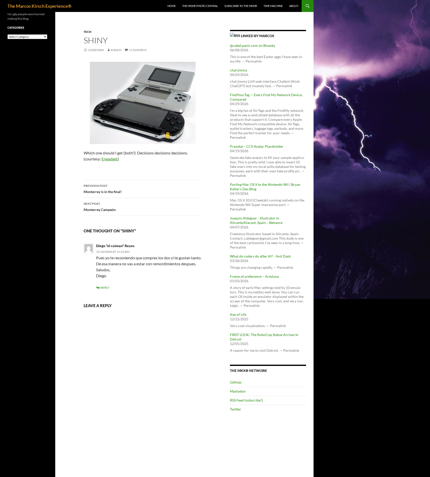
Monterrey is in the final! (103, 189)
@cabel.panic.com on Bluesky (252, 45)
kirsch (116, 50)
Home (171, 5)
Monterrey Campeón (100, 207)
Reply (105, 287)
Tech (87, 32)
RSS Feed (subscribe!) (246, 400)
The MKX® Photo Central (200, 5)
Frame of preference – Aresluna (254, 276)
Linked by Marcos (257, 36)
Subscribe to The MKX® (240, 5)
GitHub (235, 382)
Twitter (235, 409)
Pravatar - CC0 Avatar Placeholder (256, 146)
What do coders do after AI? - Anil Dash (260, 256)
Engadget (110, 158)
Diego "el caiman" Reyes (115, 246)
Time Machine (273, 5)
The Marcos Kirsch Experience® (39, 6)
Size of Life (238, 314)
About (293, 5)
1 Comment (138, 50)
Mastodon (238, 391)
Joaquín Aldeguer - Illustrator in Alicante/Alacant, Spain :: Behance (256, 220)
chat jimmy (238, 70)
